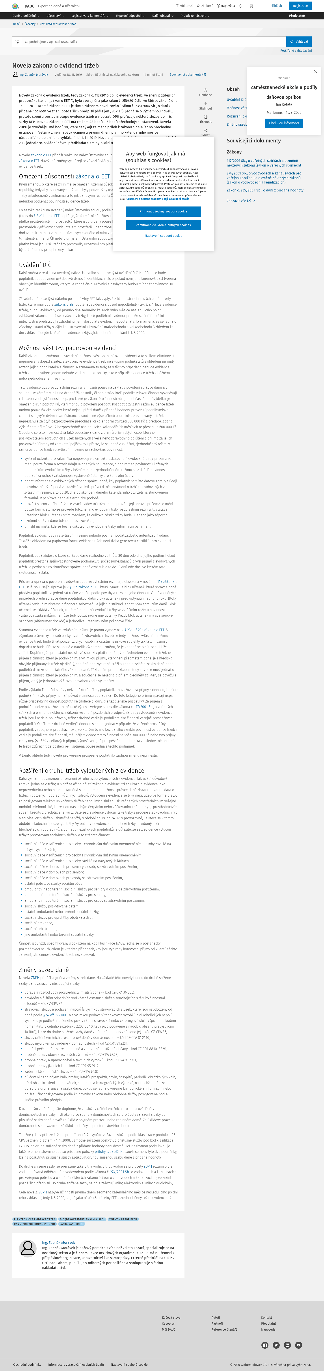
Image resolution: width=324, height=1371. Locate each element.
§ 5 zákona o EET (47, 216)
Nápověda (228, 6)
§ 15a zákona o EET (84, 587)
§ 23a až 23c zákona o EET (144, 630)
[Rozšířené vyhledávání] (17, 42)
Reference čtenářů (225, 1329)
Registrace (300, 6)
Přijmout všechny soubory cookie (163, 211)
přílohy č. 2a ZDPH (109, 1151)
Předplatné (269, 1324)
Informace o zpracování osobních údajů (76, 1365)
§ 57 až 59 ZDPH (55, 1015)
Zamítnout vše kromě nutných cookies (163, 225)
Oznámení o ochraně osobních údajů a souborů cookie (158, 199)
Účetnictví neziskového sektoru (58, 24)
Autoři (216, 1318)
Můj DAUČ (168, 1329)
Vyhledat (302, 42)
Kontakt (266, 1318)
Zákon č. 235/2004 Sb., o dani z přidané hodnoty (265, 190)
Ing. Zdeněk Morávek (33, 75)
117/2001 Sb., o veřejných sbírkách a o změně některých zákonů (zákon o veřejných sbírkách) (264, 163)
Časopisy (30, 24)
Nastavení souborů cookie (129, 1365)
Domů (16, 24)
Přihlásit (276, 6)
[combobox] (162, 41)
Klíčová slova (171, 1318)
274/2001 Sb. (120, 1172)
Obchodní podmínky (27, 1365)
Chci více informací (284, 123)
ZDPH (35, 978)
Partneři (217, 1324)
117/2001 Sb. (143, 707)
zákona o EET (41, 155)
